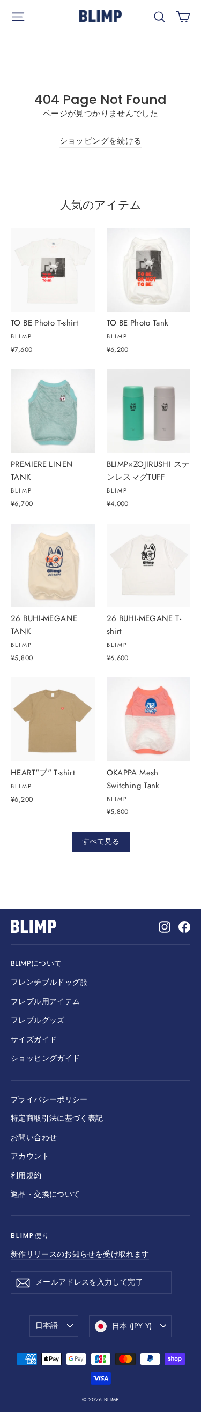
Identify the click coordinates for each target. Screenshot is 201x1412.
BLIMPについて (36, 963)
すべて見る (101, 841)
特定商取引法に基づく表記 (57, 1118)
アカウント (30, 1156)
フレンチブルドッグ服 (49, 982)
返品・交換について (45, 1194)
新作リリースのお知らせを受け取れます (80, 1254)
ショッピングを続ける (100, 141)
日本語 (46, 1325)
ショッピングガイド (45, 1058)
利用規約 (26, 1175)
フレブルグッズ (38, 1020)
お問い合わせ (34, 1137)
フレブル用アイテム (45, 1001)
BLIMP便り (30, 1236)
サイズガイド (34, 1039)
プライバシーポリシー (49, 1099)
